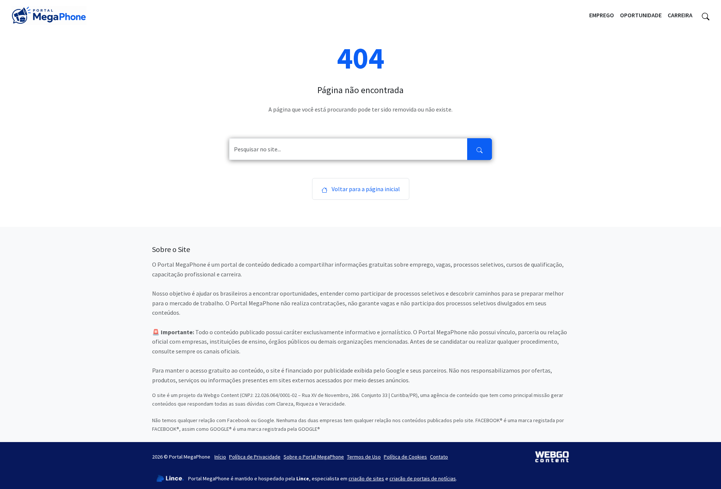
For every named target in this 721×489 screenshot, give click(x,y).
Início (220, 456)
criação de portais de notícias (422, 478)
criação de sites (366, 478)
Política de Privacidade (255, 456)
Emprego (601, 15)
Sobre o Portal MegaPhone (314, 456)
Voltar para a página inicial (365, 189)
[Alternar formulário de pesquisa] (705, 15)
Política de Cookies (405, 456)
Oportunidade (641, 15)
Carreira (680, 15)
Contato (439, 456)
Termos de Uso (364, 456)
